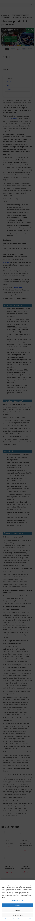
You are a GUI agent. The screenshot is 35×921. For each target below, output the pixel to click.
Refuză (17, 910)
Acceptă (17, 905)
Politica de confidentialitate (10, 919)
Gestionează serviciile (17, 900)
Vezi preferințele (17, 915)
